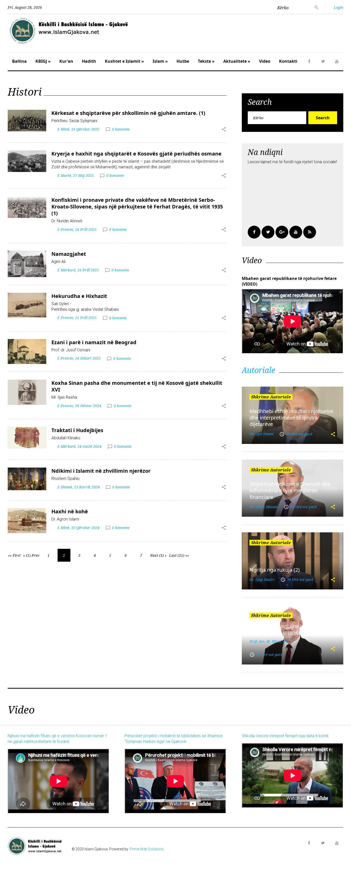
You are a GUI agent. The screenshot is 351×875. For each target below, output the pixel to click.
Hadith (89, 61)
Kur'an (66, 61)
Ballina (19, 61)
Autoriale (258, 370)
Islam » (160, 61)
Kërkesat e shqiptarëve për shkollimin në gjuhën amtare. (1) (128, 113)
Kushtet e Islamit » (124, 61)
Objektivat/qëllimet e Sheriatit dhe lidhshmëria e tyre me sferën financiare (290, 490)
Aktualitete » (236, 61)
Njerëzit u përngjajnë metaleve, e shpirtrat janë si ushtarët (288, 629)
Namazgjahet (68, 253)
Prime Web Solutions (147, 849)
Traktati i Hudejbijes (77, 430)
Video (264, 61)
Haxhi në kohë (69, 511)
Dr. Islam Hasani (264, 506)
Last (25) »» (179, 555)
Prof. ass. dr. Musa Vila (269, 641)
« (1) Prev (31, 555)
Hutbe (183, 61)
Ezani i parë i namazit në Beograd (93, 342)
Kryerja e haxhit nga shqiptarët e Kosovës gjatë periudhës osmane (136, 153)
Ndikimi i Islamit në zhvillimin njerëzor (101, 470)
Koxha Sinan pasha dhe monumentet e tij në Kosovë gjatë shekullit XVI (136, 386)
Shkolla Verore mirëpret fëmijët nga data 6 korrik (285, 735)
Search (323, 118)
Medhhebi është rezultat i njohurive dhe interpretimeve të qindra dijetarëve (291, 418)
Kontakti (288, 61)
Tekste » (206, 61)
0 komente (121, 129)
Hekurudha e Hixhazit (79, 296)
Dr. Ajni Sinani (261, 433)
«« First (14, 555)
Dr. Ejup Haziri (262, 579)
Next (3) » (158, 555)
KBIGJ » (43, 61)
